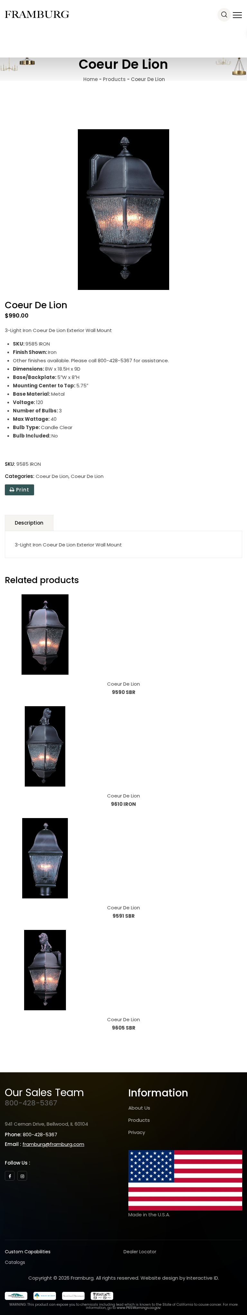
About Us (139, 1107)
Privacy (136, 1132)
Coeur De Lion (52, 476)
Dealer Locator (140, 1251)
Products (139, 1120)
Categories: (19, 476)
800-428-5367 (31, 1103)
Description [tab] (29, 522)
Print (21, 489)
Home (90, 79)
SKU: (10, 464)
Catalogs (15, 1262)
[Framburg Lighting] (37, 14)
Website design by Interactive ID (179, 1277)
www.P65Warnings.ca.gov (138, 1307)
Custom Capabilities (27, 1251)
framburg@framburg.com (53, 1144)
